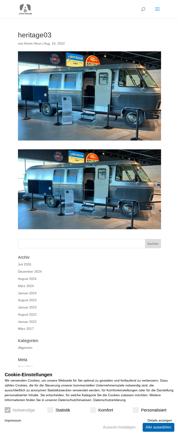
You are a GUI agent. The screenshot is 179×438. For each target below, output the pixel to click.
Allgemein (25, 348)
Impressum (13, 420)
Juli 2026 (24, 264)
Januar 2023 (27, 307)
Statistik (62, 410)
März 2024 (26, 286)
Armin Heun (32, 43)
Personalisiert (153, 410)
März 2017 (26, 328)
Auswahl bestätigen (119, 427)
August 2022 (27, 314)
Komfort (105, 410)
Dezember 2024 (30, 271)
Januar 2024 (27, 293)
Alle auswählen (158, 427)
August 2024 (27, 279)
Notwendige (24, 410)
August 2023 (27, 300)
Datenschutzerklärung (109, 400)
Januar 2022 (27, 322)
